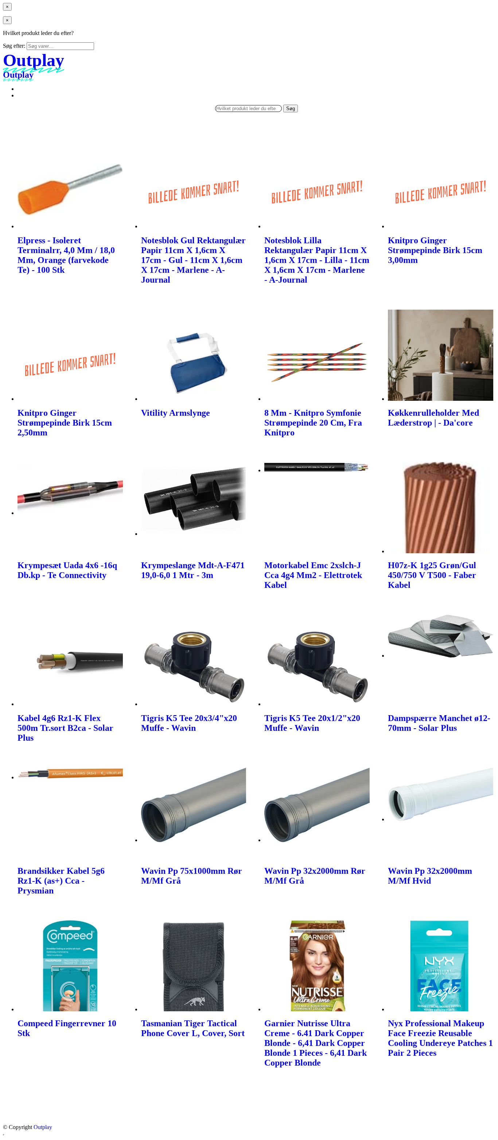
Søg (290, 108)
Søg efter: (14, 46)
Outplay (43, 1127)
